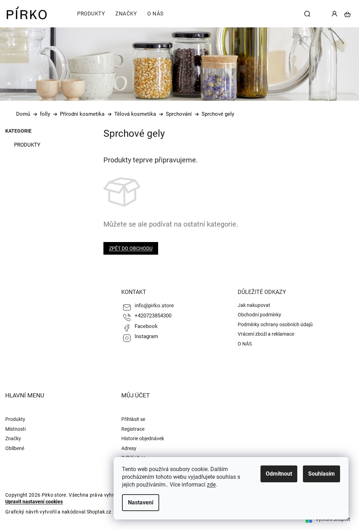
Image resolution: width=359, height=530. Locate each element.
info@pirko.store (154, 305)
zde (211, 484)
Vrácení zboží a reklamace (266, 334)
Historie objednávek (142, 438)
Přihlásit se (133, 419)
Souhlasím (321, 473)
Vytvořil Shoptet (333, 519)
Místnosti (15, 429)
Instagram (146, 336)
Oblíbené (14, 448)
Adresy (128, 448)
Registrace (132, 429)
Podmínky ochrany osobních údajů (275, 324)
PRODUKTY (27, 145)
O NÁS (245, 344)
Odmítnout (279, 473)
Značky (13, 438)
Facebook (146, 326)
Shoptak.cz (99, 512)
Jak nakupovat (254, 305)
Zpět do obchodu (131, 248)
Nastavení (140, 502)
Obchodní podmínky (259, 314)
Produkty (15, 419)
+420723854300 (153, 316)
